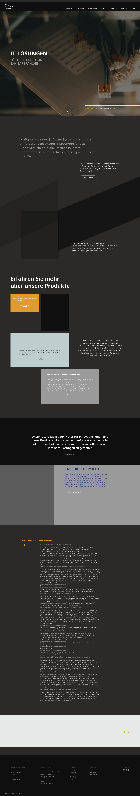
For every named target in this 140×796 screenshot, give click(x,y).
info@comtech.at (15, 779)
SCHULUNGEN (92, 8)
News (71, 779)
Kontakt (72, 776)
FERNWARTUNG (122, 1)
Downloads (73, 778)
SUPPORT (104, 8)
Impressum (93, 772)
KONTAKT (131, 1)
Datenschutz (93, 774)
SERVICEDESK (111, 1)
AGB (91, 771)
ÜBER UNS (69, 8)
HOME (133, 8)
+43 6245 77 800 (14, 778)
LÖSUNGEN (80, 8)
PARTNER (124, 8)
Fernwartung (73, 772)
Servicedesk (73, 771)
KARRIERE (114, 8)
